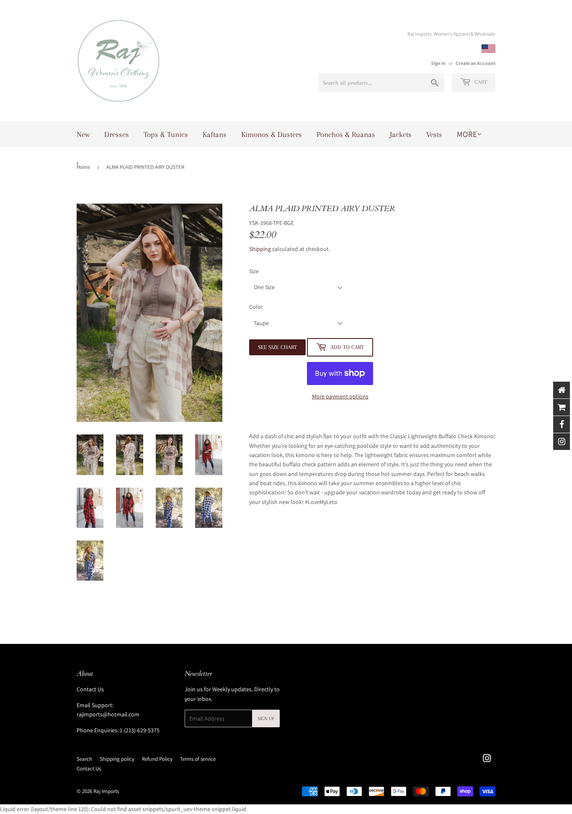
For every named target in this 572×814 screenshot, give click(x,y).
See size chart (277, 347)
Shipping (260, 249)
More (467, 134)
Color (256, 306)
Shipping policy (117, 758)
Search (84, 758)
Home (83, 167)
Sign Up (266, 718)
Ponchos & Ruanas (346, 134)
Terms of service (198, 758)
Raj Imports (106, 791)
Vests (434, 134)
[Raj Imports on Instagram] (487, 759)
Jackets (401, 134)
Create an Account (475, 63)
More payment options (340, 396)
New (83, 134)
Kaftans (215, 134)
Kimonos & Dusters (271, 134)
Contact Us (90, 689)
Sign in (438, 63)
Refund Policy (157, 758)
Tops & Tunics (166, 134)
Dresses (116, 134)
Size (254, 271)
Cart (480, 82)
